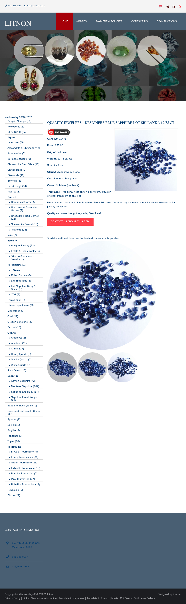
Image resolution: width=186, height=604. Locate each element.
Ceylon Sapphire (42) (23, 380)
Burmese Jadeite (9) (19, 158)
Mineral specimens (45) (21, 305)
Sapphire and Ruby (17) (25, 391)
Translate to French (98, 598)
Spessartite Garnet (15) (24, 224)
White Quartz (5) (20, 364)
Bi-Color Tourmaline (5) (24, 451)
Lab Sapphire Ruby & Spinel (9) (23, 287)
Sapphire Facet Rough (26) (24, 399)
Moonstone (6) (15, 310)
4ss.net (177, 594)
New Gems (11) (16, 126)
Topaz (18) (13, 441)
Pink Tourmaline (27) (23, 478)
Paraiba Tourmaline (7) (24, 473)
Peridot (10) (14, 327)
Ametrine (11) (19, 343)
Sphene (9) (13, 419)
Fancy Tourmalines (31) (24, 457)
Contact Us (139, 21)
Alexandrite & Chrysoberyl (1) (24, 147)
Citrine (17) (17, 348)
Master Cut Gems (121, 598)
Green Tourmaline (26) (24, 462)
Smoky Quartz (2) (21, 359)
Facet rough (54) (17, 186)
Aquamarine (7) (16, 153)
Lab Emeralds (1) (21, 280)
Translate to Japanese (71, 598)
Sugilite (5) (13, 430)
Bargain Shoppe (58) (19, 121)
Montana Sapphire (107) (25, 386)
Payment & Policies (109, 21)
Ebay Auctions (167, 21)
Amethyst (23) (19, 337)
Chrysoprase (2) (16, 169)
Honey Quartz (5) (21, 354)
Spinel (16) (13, 424)
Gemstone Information (44, 598)
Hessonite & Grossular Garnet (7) (24, 209)
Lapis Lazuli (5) (16, 299)
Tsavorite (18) (19, 229)
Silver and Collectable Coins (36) (23, 412)
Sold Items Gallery (144, 598)
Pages (82, 21)
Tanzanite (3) (15, 435)
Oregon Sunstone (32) (20, 321)
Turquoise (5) (15, 489)
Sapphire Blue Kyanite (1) (22, 405)
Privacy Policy (13, 598)
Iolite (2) (12, 235)
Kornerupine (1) (16, 264)
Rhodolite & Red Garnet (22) (25, 217)
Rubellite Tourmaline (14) (25, 484)
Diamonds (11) (15, 175)
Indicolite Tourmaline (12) (25, 468)
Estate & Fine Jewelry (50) (26, 250)
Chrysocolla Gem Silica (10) (23, 164)
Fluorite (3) (13, 191)
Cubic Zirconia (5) (21, 275)
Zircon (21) (13, 495)
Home (64, 21)
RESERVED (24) (17, 132)
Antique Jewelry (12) (23, 245)
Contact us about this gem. (70, 221)
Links (26, 598)
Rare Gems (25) (16, 370)
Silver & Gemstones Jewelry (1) (22, 258)
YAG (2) (15, 294)
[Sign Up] (174, 7)
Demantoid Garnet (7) (23, 201)
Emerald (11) (14, 180)
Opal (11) (12, 316)
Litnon (18, 23)
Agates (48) (18, 142)
